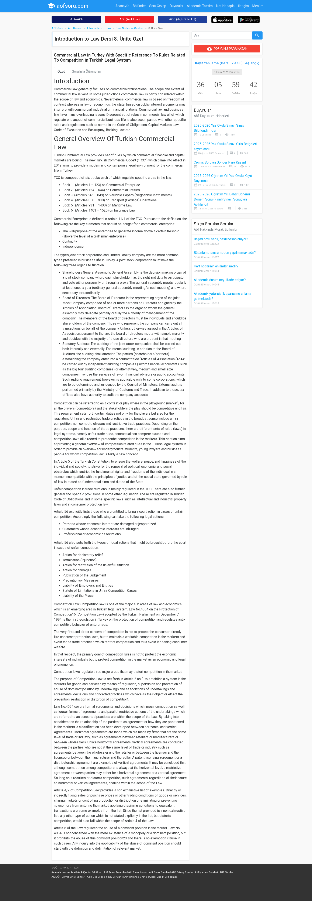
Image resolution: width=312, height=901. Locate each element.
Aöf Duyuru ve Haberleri (211, 116)
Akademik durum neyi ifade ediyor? (220, 280)
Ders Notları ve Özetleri (129, 28)
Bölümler (139, 6)
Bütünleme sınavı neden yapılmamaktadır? (225, 253)
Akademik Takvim (200, 6)
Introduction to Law (99, 28)
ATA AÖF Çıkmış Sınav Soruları (68, 877)
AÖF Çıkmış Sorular (182, 872)
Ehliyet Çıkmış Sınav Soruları (139, 877)
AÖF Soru (57, 28)
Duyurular (176, 6)
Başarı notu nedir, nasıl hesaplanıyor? (221, 239)
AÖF (56, 867)
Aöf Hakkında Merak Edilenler (216, 229)
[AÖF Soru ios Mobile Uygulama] (222, 19)
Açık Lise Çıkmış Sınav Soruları (104, 877)
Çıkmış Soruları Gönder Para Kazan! (220, 162)
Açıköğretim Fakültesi (89, 872)
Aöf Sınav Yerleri (137, 872)
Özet (61, 71)
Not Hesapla (225, 6)
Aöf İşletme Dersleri (206, 872)
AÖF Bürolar (226, 872)
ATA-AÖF (76, 19)
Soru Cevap (157, 6)
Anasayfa (122, 6)
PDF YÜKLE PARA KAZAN (227, 48)
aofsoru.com (68, 6)
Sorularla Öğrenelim (86, 71)
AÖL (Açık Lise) (129, 19)
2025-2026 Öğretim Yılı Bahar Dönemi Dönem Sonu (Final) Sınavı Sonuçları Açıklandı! (222, 199)
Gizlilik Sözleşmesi (167, 877)
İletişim (243, 6)
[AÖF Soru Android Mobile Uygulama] (249, 19)
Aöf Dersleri (75, 28)
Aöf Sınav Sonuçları (115, 872)
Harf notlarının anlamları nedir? (216, 266)
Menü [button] (256, 6)
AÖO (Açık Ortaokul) (182, 19)
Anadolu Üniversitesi (64, 872)
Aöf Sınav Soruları (159, 872)
